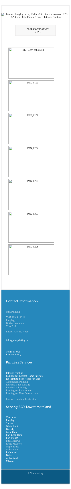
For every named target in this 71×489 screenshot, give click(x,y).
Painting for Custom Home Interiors (24, 376)
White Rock (12, 426)
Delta (8, 455)
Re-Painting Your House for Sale (23, 378)
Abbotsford (12, 458)
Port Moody (12, 438)
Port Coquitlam (14, 435)
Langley (10, 420)
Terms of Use (13, 351)
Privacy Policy (13, 354)
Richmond (11, 452)
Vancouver (11, 417)
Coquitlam (11, 432)
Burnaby (10, 429)
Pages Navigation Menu (38, 30)
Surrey (9, 423)
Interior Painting (14, 373)
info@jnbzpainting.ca (17, 340)
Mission (10, 461)
